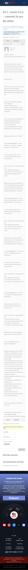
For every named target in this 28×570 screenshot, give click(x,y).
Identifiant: (6, 432)
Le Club (8, 543)
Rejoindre (15, 498)
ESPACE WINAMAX (14, 26)
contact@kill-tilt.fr (15, 552)
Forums (8, 26)
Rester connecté (8, 441)
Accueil (4, 26)
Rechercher (21, 449)
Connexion (6, 444)
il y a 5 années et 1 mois (15, 34)
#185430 (23, 44)
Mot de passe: (7, 436)
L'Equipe (19, 543)
